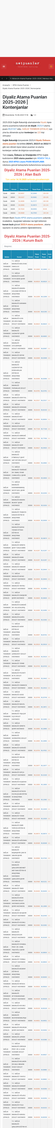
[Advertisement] (27, 28)
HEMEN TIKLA (43, 158)
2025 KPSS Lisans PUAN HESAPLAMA (26, 162)
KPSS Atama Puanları (21, 85)
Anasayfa (6, 85)
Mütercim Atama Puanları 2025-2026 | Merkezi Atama (33, 78)
